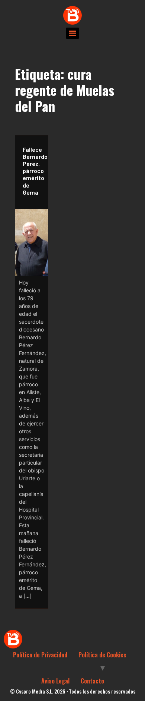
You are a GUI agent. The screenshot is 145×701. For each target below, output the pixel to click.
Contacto (92, 680)
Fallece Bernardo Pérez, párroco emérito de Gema (33, 171)
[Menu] (72, 33)
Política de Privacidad (40, 654)
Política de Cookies (102, 654)
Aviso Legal (55, 680)
